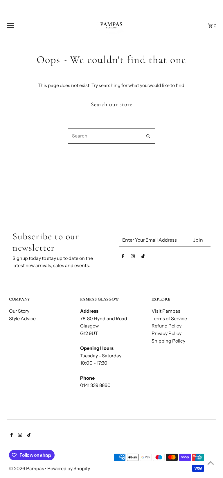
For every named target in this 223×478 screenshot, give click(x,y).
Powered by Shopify (68, 468)
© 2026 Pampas (27, 468)
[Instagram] (133, 257)
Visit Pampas (166, 311)
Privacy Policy (166, 333)
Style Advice (22, 318)
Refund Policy (166, 326)
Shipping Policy (168, 341)
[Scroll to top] (210, 462)
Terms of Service (169, 318)
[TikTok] (143, 257)
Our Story (19, 311)
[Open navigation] (42, 25)
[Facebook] (123, 257)
